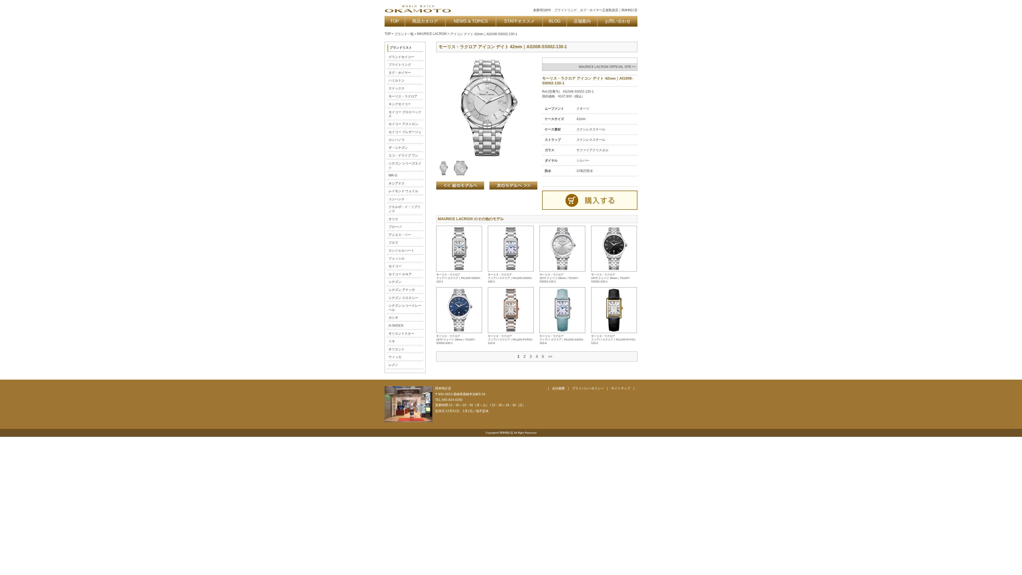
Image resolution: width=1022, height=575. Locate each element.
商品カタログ (425, 21)
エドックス (397, 88)
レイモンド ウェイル (403, 191)
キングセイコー (400, 104)
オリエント (397, 349)
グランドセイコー (401, 57)
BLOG (555, 21)
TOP (394, 21)
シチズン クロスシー (403, 298)
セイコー (395, 266)
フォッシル (397, 258)
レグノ (393, 365)
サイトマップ (620, 388)
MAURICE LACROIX (432, 34)
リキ (392, 341)
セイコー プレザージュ (405, 132)
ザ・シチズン (398, 148)
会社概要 (558, 388)
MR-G (393, 175)
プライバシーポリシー (588, 388)
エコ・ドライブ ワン (403, 155)
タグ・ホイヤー (400, 73)
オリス (393, 219)
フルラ (393, 242)
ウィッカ (395, 357)
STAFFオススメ (519, 21)
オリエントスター (401, 333)
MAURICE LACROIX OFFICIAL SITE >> (607, 67)
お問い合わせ (617, 21)
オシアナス (397, 183)
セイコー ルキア (400, 274)
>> (550, 356)
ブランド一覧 (404, 34)
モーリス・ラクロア (403, 96)
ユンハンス (397, 199)
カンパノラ (397, 140)
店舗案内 (582, 21)
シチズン (395, 282)
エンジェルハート (401, 250)
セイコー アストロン (403, 124)
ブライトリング (400, 65)
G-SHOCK (396, 325)
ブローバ (395, 227)
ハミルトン (397, 80)
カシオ (393, 317)
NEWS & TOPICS (471, 21)
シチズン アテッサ (402, 290)
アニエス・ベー (400, 235)
